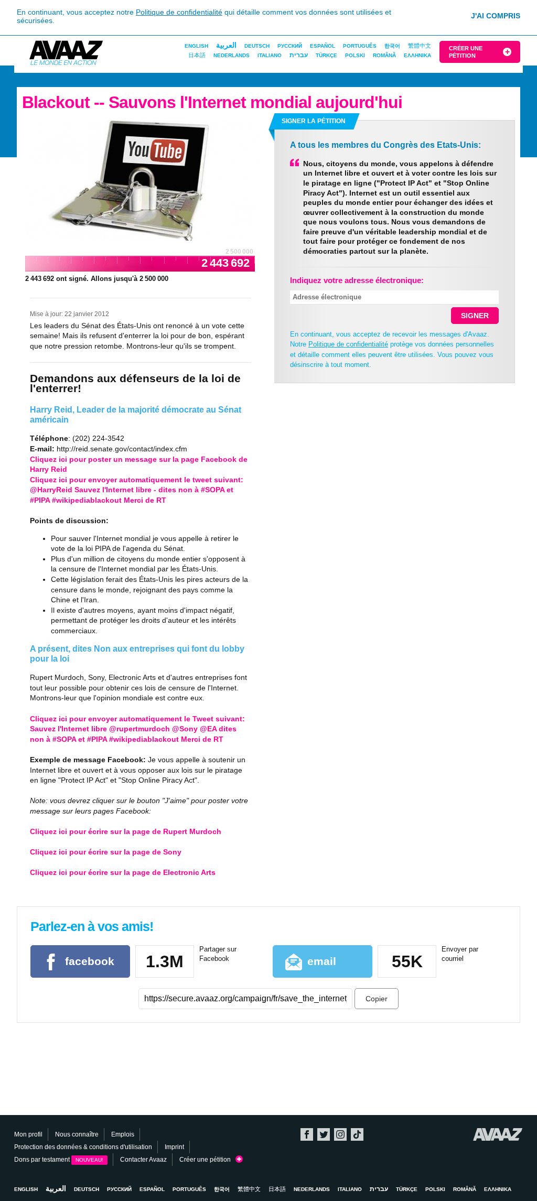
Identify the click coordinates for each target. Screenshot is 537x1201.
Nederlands (231, 55)
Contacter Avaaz (143, 1159)
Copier (377, 998)
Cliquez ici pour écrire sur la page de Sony (105, 852)
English (196, 46)
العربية (226, 45)
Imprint (174, 1147)
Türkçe (326, 55)
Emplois (122, 1134)
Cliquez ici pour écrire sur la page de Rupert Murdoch (125, 831)
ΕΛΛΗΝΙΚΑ (417, 55)
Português (360, 46)
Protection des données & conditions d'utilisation (83, 1147)
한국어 (392, 46)
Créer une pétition (465, 52)
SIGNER (475, 315)
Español (322, 46)
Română (384, 55)
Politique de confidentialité (179, 12)
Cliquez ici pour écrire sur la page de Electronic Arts (123, 872)
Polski (355, 55)
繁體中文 (419, 45)
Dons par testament (58, 1159)
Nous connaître (77, 1134)
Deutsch (257, 46)
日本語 (197, 55)
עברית (298, 55)
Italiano (269, 55)
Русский (289, 46)
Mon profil (28, 1134)
